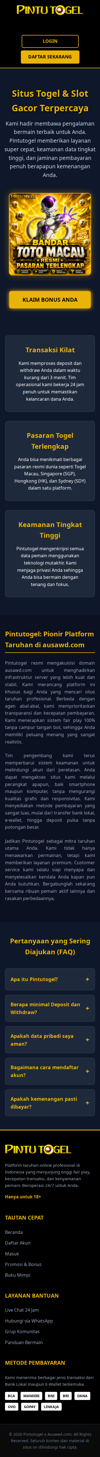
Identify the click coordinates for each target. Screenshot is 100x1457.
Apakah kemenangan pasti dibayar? (44, 1102)
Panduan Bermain (24, 1342)
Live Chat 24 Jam (22, 1310)
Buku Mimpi (17, 1275)
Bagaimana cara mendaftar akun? (45, 1071)
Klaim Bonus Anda (50, 299)
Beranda (14, 1232)
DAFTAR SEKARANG (50, 56)
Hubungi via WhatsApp (29, 1321)
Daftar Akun (18, 1243)
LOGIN (50, 41)
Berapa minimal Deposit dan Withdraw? (45, 1008)
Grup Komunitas (22, 1331)
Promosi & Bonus (23, 1264)
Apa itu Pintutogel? (34, 979)
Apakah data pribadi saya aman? (42, 1040)
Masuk (12, 1254)
